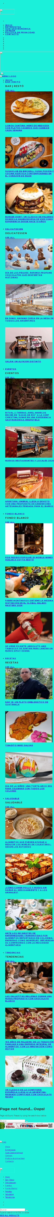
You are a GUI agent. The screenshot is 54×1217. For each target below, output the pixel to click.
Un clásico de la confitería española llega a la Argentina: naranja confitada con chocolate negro (28, 1093)
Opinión (8, 1155)
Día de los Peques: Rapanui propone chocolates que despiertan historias (28, 275)
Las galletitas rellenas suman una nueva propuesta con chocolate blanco (28, 998)
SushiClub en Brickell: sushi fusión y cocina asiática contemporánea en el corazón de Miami (29, 173)
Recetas (10, 658)
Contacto (12, 34)
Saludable (12, 798)
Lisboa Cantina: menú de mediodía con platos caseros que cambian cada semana (27, 127)
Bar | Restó (12, 82)
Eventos (10, 369)
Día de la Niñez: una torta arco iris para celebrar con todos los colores (28, 788)
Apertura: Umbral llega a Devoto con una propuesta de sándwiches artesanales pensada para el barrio (29, 503)
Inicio (7, 1147)
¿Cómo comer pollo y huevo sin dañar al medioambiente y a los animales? (26, 889)
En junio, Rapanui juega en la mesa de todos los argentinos (29, 319)
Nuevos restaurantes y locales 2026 (29, 460)
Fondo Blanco (15, 514)
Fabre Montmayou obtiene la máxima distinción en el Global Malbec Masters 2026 (29, 602)
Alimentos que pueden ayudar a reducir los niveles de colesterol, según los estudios (28, 844)
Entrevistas (10, 1150)
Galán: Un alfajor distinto (23, 361)
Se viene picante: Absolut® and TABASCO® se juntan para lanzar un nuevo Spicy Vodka (29, 648)
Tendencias (12, 952)
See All (10, 90)
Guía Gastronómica (18, 29)
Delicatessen (14, 229)
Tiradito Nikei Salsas (19, 745)
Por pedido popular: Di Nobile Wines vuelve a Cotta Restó (29, 558)
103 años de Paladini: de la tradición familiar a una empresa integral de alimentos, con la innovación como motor (29, 1045)
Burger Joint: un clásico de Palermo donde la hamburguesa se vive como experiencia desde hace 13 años (29, 219)
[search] (27, 1121)
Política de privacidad (20, 32)
